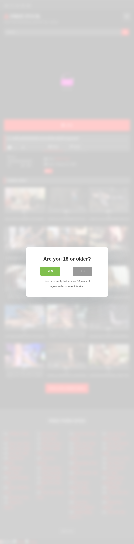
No (82, 271)
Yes (50, 271)
